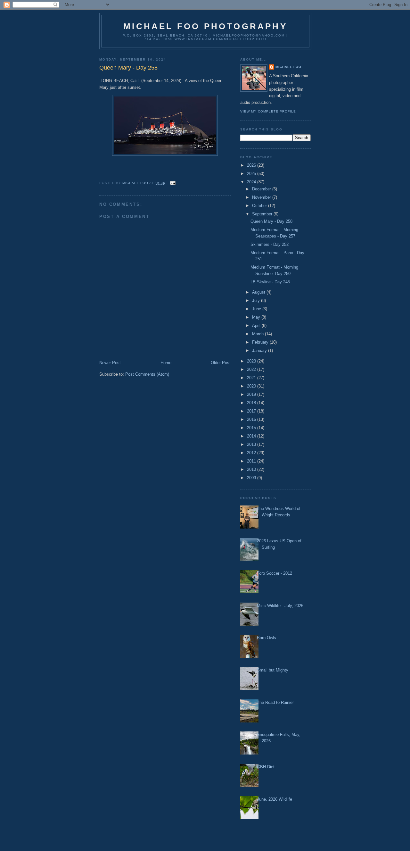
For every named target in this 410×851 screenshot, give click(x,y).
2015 (252, 427)
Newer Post (110, 362)
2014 (252, 436)
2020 (252, 386)
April (257, 325)
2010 (252, 469)
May (256, 317)
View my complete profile (268, 111)
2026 (252, 165)
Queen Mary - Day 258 (271, 221)
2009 (252, 477)
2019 (252, 394)
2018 (252, 402)
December (262, 189)
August (259, 292)
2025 (252, 173)
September (263, 214)
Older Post (221, 362)
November (262, 197)
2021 (252, 377)
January (260, 350)
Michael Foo (288, 67)
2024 (252, 181)
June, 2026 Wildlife (274, 799)
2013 (252, 444)
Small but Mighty (272, 670)
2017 (252, 411)
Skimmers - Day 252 (269, 244)
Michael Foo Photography (205, 26)
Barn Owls (266, 637)
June (257, 308)
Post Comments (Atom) (147, 374)
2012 (252, 452)
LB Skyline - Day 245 (270, 281)
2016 (252, 419)
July (256, 300)
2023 (252, 361)
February (261, 342)
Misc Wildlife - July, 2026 (280, 605)
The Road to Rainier (275, 702)
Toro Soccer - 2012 (274, 573)
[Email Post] (172, 183)
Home (165, 362)
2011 (252, 461)
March (258, 333)
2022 (252, 369)
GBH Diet (266, 766)
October (260, 205)
